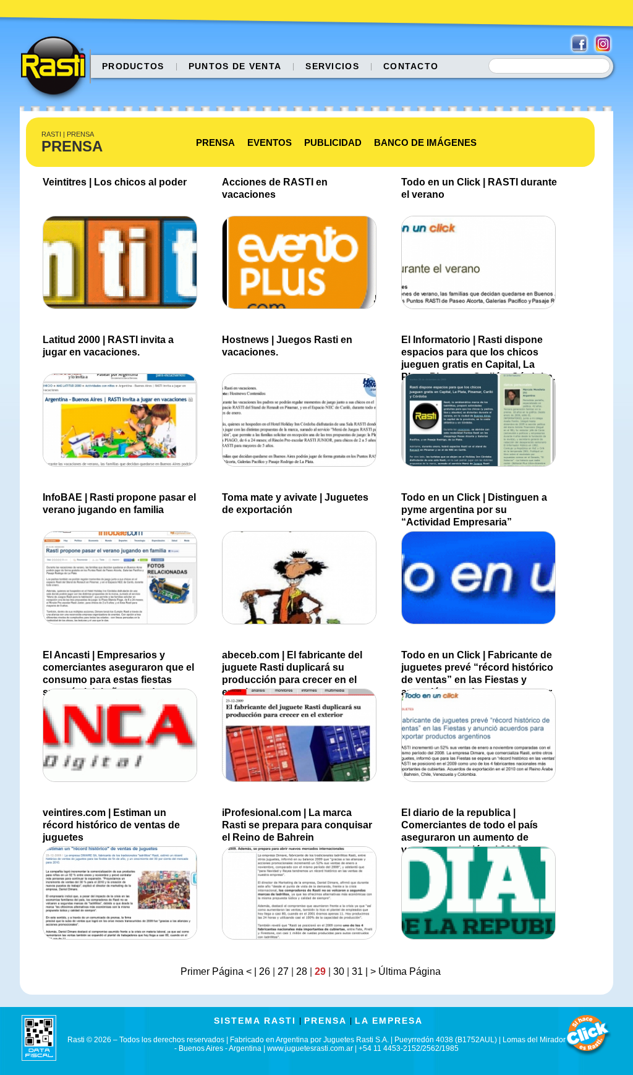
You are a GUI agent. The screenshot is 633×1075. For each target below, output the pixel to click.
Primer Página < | (220, 971)
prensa (325, 1021)
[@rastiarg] (602, 43)
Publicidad (333, 142)
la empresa (389, 1021)
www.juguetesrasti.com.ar (310, 1048)
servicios (332, 66)
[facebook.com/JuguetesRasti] (579, 43)
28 (301, 971)
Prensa (215, 142)
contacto (410, 66)
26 (264, 971)
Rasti (57, 68)
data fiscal (39, 1037)
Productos (133, 66)
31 (357, 971)
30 (338, 971)
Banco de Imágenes (425, 142)
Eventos (269, 142)
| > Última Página (402, 971)
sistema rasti (255, 1021)
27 (283, 971)
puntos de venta (235, 66)
